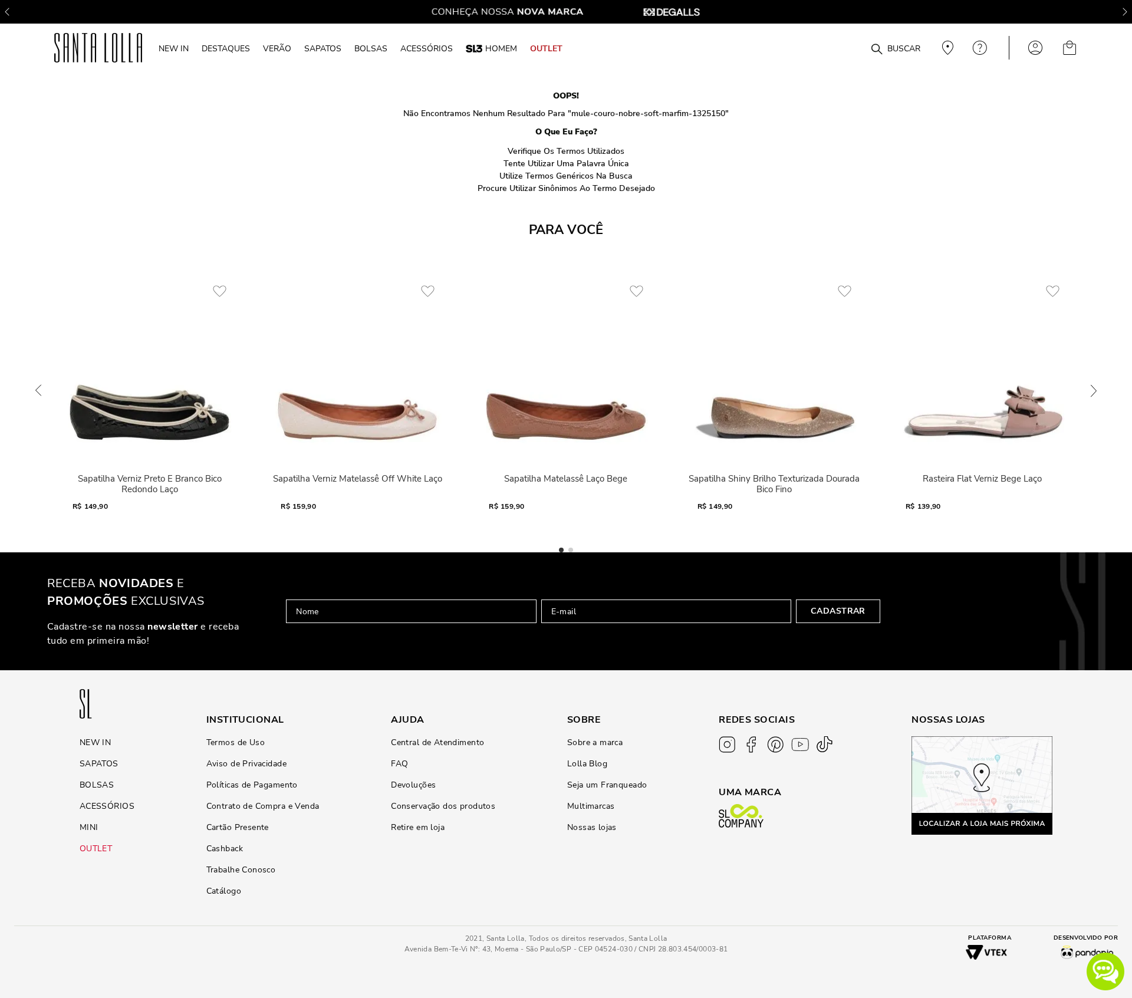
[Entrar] (1035, 48)
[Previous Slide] (7, 12)
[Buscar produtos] (877, 49)
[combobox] (848, 48)
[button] (1105, 971)
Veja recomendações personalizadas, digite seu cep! (946, 48)
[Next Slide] (1125, 12)
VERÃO (277, 48)
